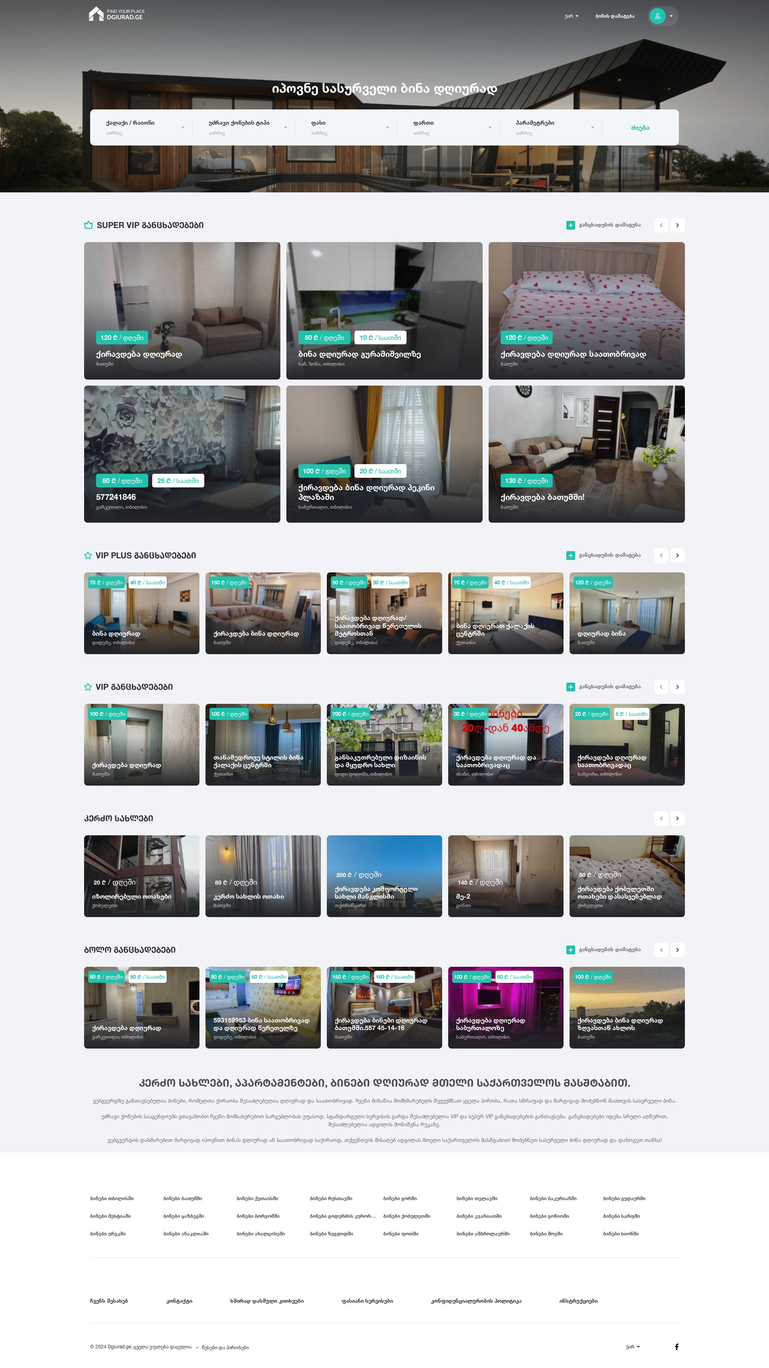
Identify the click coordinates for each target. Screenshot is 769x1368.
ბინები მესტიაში (110, 1216)
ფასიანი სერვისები (367, 1300)
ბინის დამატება (615, 16)
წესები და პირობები (225, 1347)
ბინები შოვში (546, 1234)
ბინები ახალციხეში (261, 1234)
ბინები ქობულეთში (407, 1216)
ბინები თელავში (477, 1198)
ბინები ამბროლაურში (483, 1234)
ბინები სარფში (621, 1216)
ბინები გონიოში (549, 1216)
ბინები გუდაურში (624, 1198)
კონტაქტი (179, 1300)
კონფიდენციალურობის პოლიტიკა (476, 1300)
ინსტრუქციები (579, 1300)
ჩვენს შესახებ (109, 1300)
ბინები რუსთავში (331, 1198)
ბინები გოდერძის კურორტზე (345, 1216)
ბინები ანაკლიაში (186, 1234)
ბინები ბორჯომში (258, 1216)
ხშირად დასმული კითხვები (267, 1300)
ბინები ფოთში (401, 1234)
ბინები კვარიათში (479, 1216)
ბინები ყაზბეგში (183, 1216)
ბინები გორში (400, 1198)
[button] (677, 225)
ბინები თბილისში (112, 1198)
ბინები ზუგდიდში (331, 1234)
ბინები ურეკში (108, 1234)
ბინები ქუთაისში (257, 1198)
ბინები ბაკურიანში (553, 1198)
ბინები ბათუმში (182, 1198)
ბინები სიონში (621, 1234)
